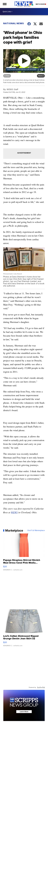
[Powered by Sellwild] (41, 687)
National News (13, 23)
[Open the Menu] (4, 4)
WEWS (14, 512)
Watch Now (40, 4)
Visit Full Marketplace (36, 530)
